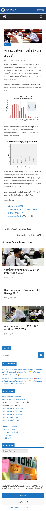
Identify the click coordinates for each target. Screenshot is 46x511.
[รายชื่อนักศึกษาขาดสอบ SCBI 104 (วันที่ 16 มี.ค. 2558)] (23, 249)
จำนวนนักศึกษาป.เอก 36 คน (12, 414)
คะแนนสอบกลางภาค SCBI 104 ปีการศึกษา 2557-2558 (21, 328)
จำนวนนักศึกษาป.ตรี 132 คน (12, 408)
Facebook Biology (9, 429)
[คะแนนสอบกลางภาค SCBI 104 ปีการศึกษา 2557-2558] (23, 308)
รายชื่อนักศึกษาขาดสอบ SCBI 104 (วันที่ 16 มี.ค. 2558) (21, 271)
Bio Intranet (7, 435)
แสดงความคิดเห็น (15, 216)
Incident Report (9, 438)
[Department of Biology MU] (5, 17)
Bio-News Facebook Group (13, 432)
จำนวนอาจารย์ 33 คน (10, 417)
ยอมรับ (23, 495)
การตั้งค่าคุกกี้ (23, 502)
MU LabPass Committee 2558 (18, 229)
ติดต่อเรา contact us (10, 426)
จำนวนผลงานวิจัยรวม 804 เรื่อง (13, 399)
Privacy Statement (28, 507)
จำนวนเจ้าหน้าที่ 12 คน (10, 420)
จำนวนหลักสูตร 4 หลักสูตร (11, 397)
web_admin (21, 60)
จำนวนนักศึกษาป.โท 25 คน (12, 411)
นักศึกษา (7, 45)
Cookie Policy (15, 507)
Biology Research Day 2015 (29, 235)
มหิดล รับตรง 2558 (15, 206)
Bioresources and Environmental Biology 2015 (22, 291)
